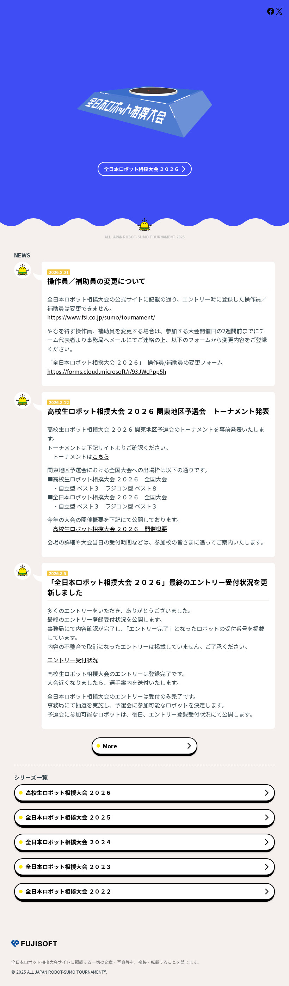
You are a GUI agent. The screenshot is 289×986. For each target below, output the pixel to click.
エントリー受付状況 (72, 660)
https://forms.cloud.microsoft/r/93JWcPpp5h (106, 371)
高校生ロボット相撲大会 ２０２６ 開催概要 (110, 528)
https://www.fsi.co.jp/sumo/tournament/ (101, 317)
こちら (100, 456)
